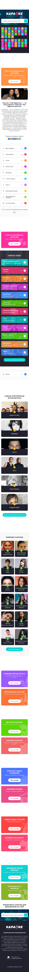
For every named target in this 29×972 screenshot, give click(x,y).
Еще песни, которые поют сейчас (14, 360)
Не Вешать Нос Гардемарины (12, 263)
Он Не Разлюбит (24, 203)
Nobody (7, 572)
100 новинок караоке (14, 649)
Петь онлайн (14, 81)
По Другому (8, 607)
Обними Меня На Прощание (24, 197)
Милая (24, 374)
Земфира (14, 433)
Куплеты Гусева (8, 288)
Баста (14, 452)
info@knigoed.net (16, 958)
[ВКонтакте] (9, 139)
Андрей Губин (15, 507)
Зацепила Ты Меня (7, 642)
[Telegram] (20, 139)
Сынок (24, 160)
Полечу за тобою (8, 296)
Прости (24, 184)
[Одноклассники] (11, 139)
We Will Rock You (8, 353)
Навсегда (7, 589)
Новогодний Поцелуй (24, 190)
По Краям (21, 625)
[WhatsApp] (18, 139)
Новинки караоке (14, 537)
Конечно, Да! (21, 589)
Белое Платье (24, 166)
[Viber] (16, 139)
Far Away (6, 279)
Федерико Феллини (9, 337)
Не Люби (21, 572)
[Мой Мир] (13, 139)
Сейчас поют (14, 255)
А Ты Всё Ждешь (24, 178)
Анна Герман (14, 489)
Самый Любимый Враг (10, 345)
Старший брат (7, 328)
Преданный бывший (9, 304)
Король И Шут (15, 415)
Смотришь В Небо (8, 320)
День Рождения (24, 148)
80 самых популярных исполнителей (14, 515)
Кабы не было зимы (9, 312)
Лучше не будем (21, 554)
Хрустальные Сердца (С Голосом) (9, 625)
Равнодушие (21, 642)
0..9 (2, 40)
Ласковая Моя (24, 154)
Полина (5, 271)
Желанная (24, 172)
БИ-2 (14, 470)
